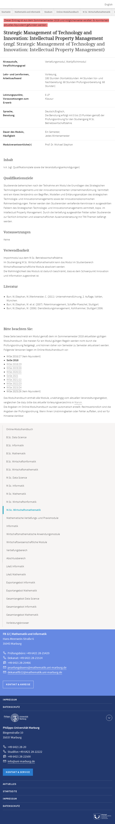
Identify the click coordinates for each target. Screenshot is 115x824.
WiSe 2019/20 (14, 368)
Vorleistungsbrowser (17, 623)
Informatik (12, 526)
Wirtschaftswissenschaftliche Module (26, 542)
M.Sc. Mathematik (16, 494)
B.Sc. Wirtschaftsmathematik (22, 470)
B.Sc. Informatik (15, 445)
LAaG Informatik (15, 566)
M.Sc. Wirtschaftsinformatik (21, 502)
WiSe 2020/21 (14, 372)
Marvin (78, 402)
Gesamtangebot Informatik (21, 607)
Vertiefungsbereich (16, 550)
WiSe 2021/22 (14, 380)
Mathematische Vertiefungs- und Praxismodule (32, 518)
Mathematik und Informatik (27, 12)
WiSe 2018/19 (14, 364)
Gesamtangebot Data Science (22, 599)
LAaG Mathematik (16, 574)
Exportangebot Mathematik (21, 590)
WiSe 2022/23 (14, 383)
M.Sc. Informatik (15, 486)
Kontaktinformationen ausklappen (109, 718)
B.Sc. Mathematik (15, 453)
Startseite (5, 12)
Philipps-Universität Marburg (16, 718)
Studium (48, 12)
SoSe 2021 (12, 376)
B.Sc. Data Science (16, 437)
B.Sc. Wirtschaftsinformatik (21, 461)
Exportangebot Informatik (20, 582)
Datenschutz (11, 707)
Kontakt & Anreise (18, 684)
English (109, 4)
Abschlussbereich (16, 558)
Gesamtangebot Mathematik (22, 615)
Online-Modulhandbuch (67, 12)
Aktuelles (9, 784)
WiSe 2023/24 (14, 387)
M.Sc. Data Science (16, 478)
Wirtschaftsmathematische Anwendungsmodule (33, 534)
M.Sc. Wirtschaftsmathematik (96, 12)
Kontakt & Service (18, 772)
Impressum (10, 699)
